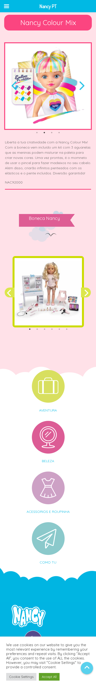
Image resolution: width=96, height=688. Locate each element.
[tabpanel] (48, 86)
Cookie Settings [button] (21, 677)
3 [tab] (51, 132)
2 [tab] (44, 132)
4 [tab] (59, 132)
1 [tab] (36, 132)
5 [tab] (59, 329)
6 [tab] (66, 329)
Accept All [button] (49, 677)
